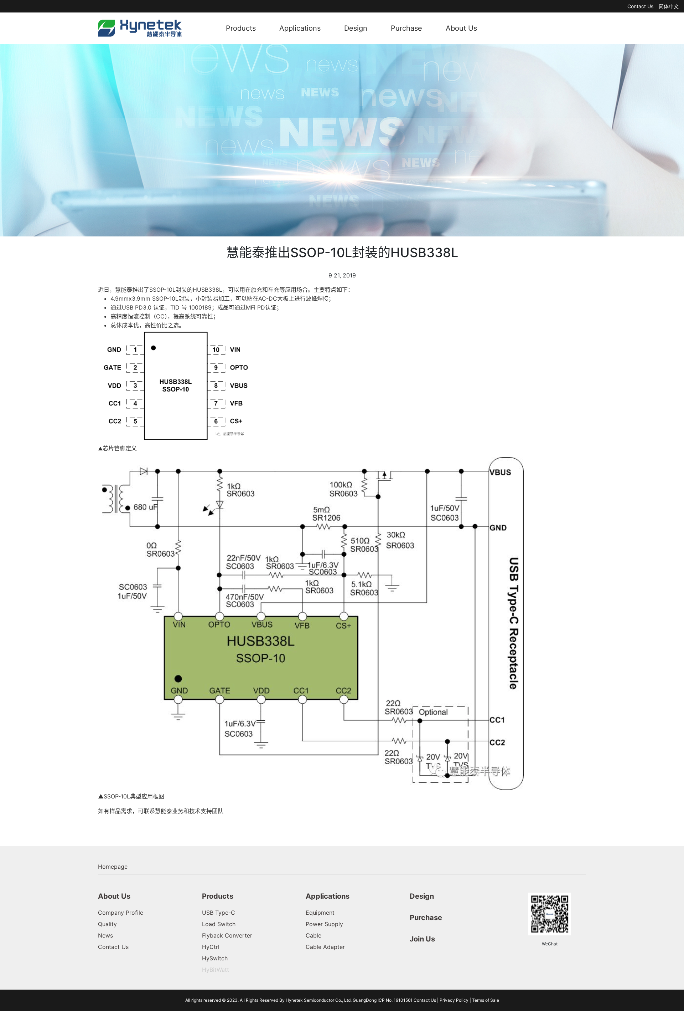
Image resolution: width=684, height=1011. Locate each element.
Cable (313, 935)
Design (355, 28)
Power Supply (324, 924)
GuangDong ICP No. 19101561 (383, 1000)
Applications (300, 28)
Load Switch (218, 924)
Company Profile (120, 912)
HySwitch (215, 958)
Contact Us (640, 6)
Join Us (422, 939)
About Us (461, 28)
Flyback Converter (227, 935)
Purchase (406, 28)
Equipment (320, 912)
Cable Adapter (325, 946)
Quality (107, 924)
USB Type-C (218, 912)
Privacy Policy (454, 1000)
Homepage (113, 866)
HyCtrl (210, 946)
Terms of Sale (485, 1000)
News (105, 935)
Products (241, 28)
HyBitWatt (215, 969)
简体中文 (669, 6)
